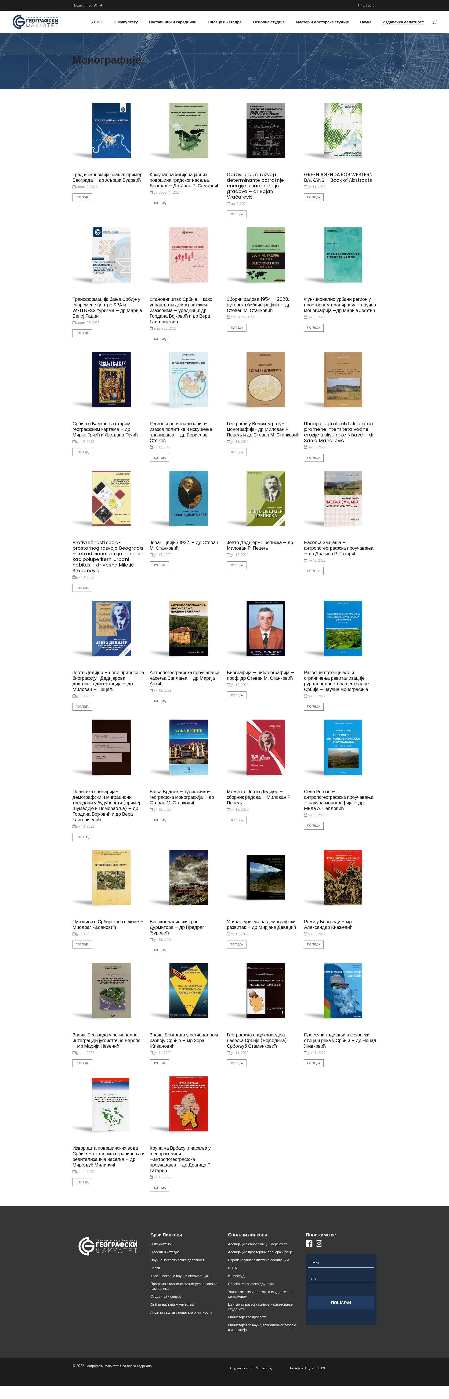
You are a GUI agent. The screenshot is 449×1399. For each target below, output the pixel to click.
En (375, 5)
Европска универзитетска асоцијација (258, 1259)
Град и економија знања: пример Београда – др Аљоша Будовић (107, 177)
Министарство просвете (247, 1317)
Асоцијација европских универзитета (257, 1244)
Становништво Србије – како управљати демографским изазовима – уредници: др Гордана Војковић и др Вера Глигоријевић (181, 310)
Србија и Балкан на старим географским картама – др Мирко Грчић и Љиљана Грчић (105, 429)
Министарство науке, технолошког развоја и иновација (262, 1327)
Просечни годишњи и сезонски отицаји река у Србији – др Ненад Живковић (340, 1040)
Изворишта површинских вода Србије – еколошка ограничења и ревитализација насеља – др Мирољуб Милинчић (108, 1156)
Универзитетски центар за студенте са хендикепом (259, 1294)
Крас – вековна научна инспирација (179, 1275)
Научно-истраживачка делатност (177, 1259)
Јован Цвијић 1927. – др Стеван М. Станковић (184, 545)
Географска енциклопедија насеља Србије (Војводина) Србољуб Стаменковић (257, 1040)
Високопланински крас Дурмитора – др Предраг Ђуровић (177, 927)
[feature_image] (108, 133)
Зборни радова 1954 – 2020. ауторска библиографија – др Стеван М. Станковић (258, 304)
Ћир (361, 5)
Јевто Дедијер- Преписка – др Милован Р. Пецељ (260, 545)
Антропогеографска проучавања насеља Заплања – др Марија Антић (185, 678)
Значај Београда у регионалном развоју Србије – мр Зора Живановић (184, 1040)
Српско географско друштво (251, 1283)
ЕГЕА (232, 1267)
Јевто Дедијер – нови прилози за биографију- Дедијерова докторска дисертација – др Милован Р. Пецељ (108, 681)
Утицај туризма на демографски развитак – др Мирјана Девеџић (261, 924)
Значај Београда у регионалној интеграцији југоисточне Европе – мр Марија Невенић (106, 1040)
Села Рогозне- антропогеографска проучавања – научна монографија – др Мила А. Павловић (338, 800)
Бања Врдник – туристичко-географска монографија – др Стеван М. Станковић (182, 797)
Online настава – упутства (172, 1304)
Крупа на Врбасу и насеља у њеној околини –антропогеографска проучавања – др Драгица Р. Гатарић (180, 1159)
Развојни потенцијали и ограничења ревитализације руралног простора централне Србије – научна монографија (336, 681)
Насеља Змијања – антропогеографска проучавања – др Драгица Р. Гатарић (338, 548)
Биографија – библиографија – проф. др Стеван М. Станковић (260, 675)
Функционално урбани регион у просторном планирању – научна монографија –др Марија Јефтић (340, 304)
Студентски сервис (165, 1296)
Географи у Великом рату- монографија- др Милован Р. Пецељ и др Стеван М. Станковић (263, 429)
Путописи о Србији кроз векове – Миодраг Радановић (108, 924)
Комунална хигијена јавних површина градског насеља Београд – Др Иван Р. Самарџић (185, 180)
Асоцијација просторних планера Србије (260, 1252)
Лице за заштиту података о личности (181, 1312)
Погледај (82, 197)
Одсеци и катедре (165, 1252)
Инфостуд (236, 1275)
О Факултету (160, 1244)
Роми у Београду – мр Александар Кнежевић (328, 924)
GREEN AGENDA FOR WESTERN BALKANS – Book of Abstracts (338, 177)
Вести (155, 1267)
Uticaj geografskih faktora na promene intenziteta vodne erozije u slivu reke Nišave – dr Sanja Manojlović (339, 432)
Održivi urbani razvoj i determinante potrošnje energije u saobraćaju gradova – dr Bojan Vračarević (255, 186)
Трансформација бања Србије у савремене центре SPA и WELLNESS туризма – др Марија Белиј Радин (107, 307)
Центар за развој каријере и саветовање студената (260, 1307)
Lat (368, 5)
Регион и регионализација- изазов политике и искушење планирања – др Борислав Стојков (181, 432)
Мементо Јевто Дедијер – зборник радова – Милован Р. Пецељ (259, 797)
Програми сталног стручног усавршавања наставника (183, 1286)
